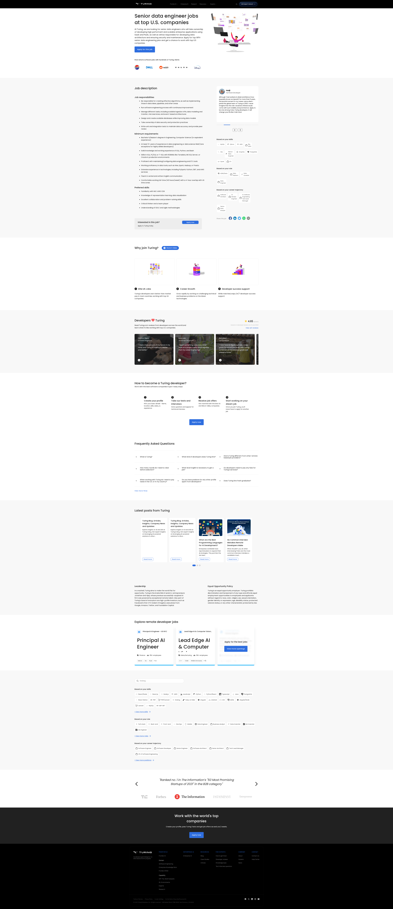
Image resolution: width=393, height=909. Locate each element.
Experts (212, 4)
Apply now (190, 222)
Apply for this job (144, 49)
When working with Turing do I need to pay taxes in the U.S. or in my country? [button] (157, 481)
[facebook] (230, 218)
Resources (203, 4)
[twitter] (239, 218)
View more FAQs (141, 491)
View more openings (236, 649)
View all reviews (252, 328)
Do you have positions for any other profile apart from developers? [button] (199, 481)
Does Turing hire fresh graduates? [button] (237, 481)
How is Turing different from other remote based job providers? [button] (241, 457)
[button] (237, 104)
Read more (148, 559)
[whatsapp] (244, 218)
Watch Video (171, 248)
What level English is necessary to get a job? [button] (198, 469)
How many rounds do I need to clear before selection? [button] (154, 469)
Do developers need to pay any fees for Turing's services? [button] (240, 469)
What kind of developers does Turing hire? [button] (199, 457)
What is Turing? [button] (146, 457)
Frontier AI (173, 4)
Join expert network (247, 4)
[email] (248, 218)
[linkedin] (234, 218)
